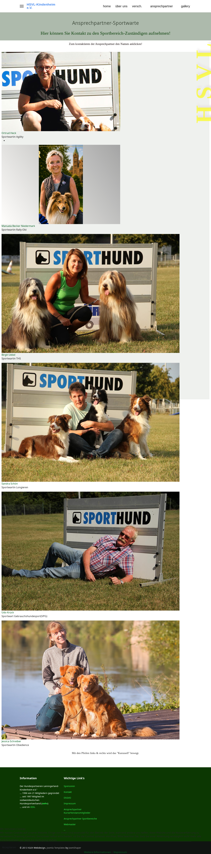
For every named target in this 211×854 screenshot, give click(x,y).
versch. (137, 6)
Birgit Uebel (8, 354)
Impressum (70, 803)
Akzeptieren (9, 847)
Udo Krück (8, 612)
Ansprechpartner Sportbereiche (80, 818)
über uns (121, 6)
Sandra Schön (10, 483)
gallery (185, 6)
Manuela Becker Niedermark (18, 226)
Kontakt (68, 792)
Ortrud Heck (9, 133)
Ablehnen (26, 847)
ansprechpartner (161, 6)
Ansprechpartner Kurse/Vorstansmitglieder (77, 811)
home (107, 6)
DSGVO (67, 797)
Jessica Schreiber (11, 741)
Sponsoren (69, 786)
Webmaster (70, 824)
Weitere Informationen (97, 852)
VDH (32, 807)
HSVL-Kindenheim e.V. (41, 6)
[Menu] (22, 6)
